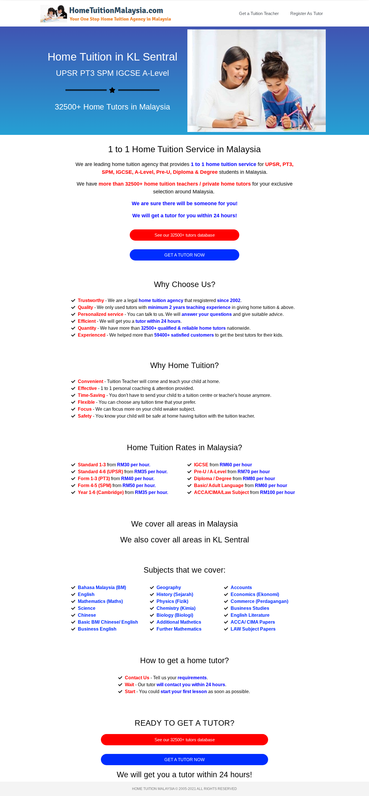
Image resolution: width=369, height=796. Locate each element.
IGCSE (124, 172)
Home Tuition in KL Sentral (112, 57)
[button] (184, 235)
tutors (243, 184)
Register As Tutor (306, 13)
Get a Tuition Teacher (259, 13)
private (210, 184)
